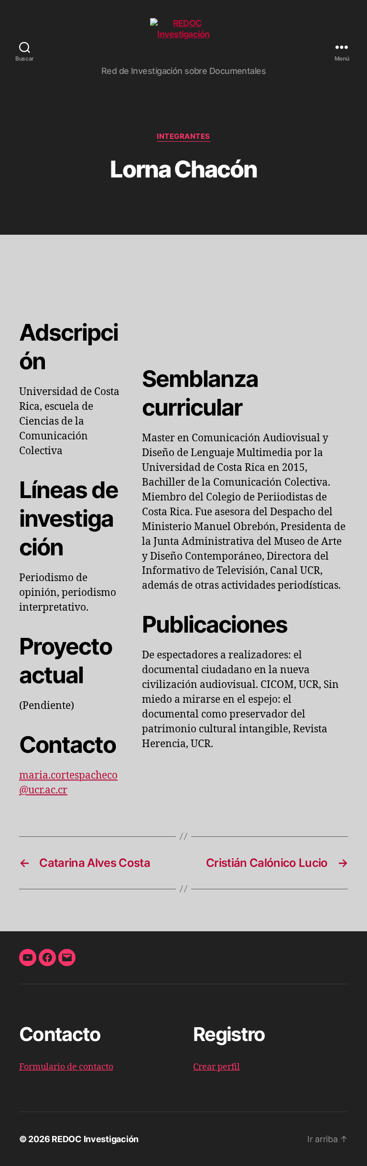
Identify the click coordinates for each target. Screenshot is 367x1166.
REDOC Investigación (95, 1139)
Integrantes (183, 136)
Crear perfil (216, 1067)
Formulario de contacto (66, 1067)
